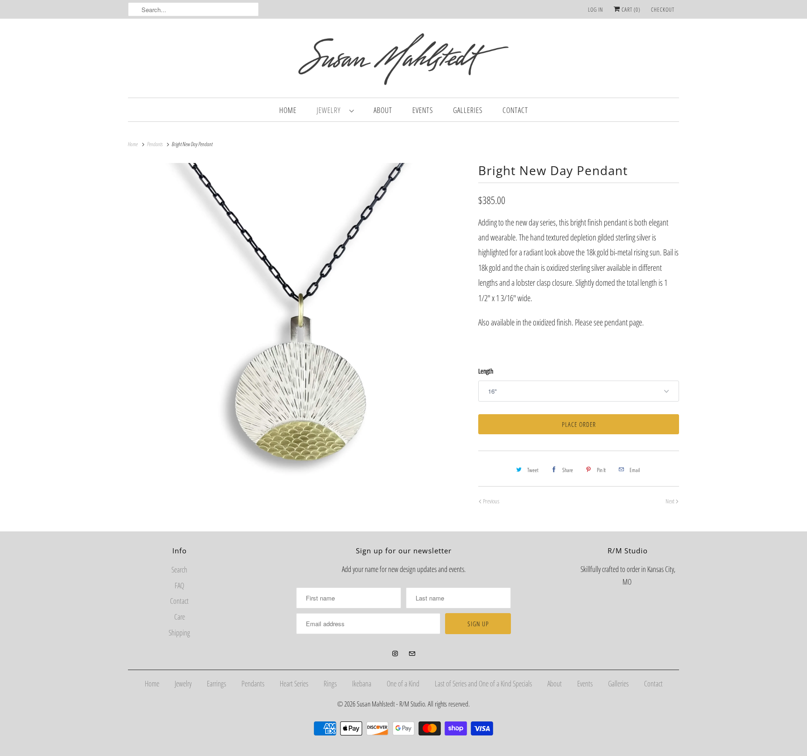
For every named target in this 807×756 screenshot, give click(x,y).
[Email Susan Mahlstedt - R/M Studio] (412, 654)
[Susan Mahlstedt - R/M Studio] (403, 60)
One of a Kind (403, 683)
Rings (330, 683)
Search (179, 570)
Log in (595, 10)
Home (288, 110)
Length (485, 371)
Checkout (662, 10)
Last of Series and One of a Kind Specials (483, 683)
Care (179, 617)
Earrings (216, 683)
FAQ (179, 585)
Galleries (467, 110)
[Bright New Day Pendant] (298, 331)
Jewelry (331, 110)
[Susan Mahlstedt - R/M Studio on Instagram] (395, 654)
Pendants (252, 683)
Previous (490, 501)
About (383, 110)
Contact (515, 110)
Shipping (179, 633)
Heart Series (294, 683)
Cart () (630, 10)
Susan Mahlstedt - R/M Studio (391, 703)
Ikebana (361, 683)
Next (670, 501)
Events (422, 110)
